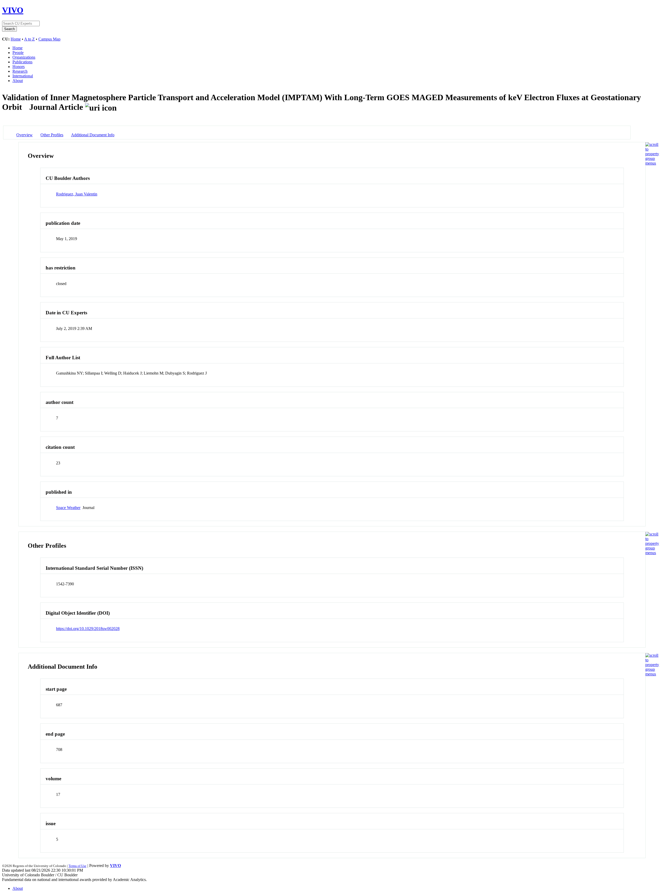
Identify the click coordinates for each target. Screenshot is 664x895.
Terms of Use (77, 866)
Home (16, 39)
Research (19, 71)
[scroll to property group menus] (652, 163)
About (17, 80)
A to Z (29, 39)
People (18, 52)
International (22, 76)
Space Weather (68, 507)
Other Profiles (51, 135)
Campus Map (49, 39)
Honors (18, 66)
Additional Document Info (92, 135)
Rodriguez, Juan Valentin (76, 194)
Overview (24, 135)
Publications (22, 62)
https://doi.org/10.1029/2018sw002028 (88, 628)
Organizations (23, 57)
